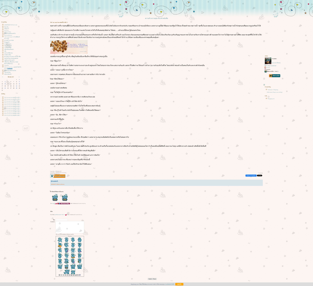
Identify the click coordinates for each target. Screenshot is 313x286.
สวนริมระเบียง (7, 54)
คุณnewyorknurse (60, 184)
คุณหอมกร (53, 184)
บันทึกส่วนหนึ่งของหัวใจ (10, 33)
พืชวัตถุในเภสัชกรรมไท (10, 70)
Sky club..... (6, 26)
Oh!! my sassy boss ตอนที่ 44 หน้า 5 (12, 97)
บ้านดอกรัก (7, 42)
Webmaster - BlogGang (273, 89)
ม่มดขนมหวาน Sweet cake (10, 24)
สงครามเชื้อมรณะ (8, 53)
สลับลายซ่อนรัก (7, 74)
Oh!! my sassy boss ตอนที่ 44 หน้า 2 (12, 102)
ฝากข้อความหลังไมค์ (271, 65)
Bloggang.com (271, 98)
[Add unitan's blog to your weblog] (274, 92)
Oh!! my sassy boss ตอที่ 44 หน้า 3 (11, 101)
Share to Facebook (251, 175)
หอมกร (53, 203)
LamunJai (6, 65)
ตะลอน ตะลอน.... (8, 44)
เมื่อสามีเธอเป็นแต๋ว (9, 49)
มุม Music (6, 30)
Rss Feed (268, 67)
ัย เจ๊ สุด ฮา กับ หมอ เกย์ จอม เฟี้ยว (12, 56)
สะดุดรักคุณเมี (8, 45)
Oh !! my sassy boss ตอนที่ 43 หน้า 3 (12, 111)
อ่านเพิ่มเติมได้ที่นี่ (169, 284)
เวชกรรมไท (7, 72)
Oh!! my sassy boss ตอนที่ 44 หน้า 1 (12, 108)
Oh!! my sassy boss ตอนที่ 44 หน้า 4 (12, 99)
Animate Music (7, 31)
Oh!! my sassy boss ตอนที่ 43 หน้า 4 (12, 110)
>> (19, 77)
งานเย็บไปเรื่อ (7, 47)
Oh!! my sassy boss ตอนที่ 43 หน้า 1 (12, 115)
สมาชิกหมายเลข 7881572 (60, 214)
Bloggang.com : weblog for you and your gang (9, 0)
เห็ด (5, 51)
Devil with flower (8, 35)
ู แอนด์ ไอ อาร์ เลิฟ (9, 40)
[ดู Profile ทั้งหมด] (276, 62)
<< (2, 77)
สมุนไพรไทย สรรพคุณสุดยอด (11, 58)
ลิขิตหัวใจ (6, 28)
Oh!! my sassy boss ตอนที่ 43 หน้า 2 (12, 113)
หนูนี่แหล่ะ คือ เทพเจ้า (9, 60)
